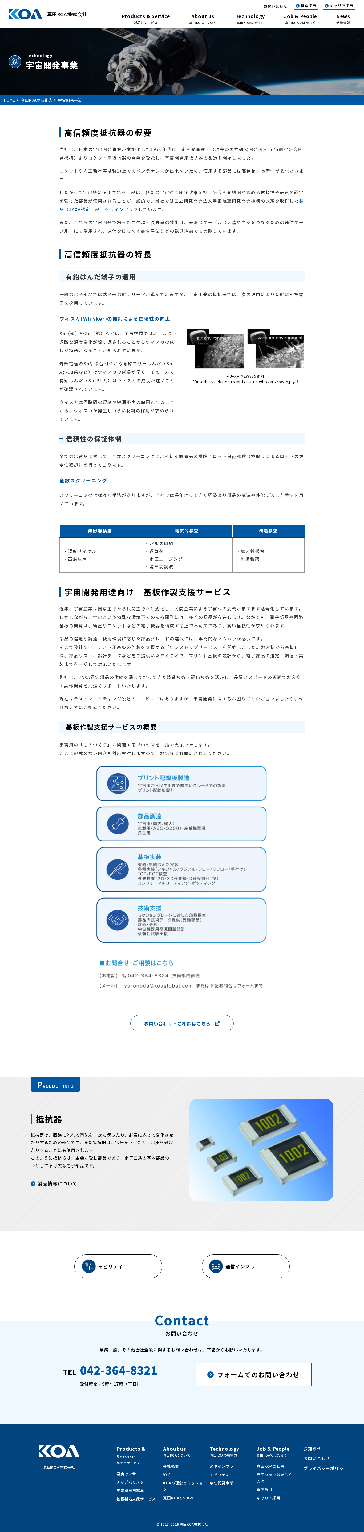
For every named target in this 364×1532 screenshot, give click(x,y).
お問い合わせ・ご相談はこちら (177, 1023)
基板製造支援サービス (136, 1498)
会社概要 (171, 1466)
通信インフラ (240, 1266)
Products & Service (146, 18)
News (343, 18)
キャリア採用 (341, 5)
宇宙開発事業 (222, 1482)
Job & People (300, 18)
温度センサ (126, 1473)
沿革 (167, 1474)
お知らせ (312, 1448)
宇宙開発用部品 (130, 1490)
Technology (250, 18)
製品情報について (57, 1183)
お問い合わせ (276, 6)
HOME (9, 100)
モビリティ (110, 1266)
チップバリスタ (130, 1482)
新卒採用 (308, 5)
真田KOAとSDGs (178, 1497)
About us (202, 18)
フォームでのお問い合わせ (258, 1374)
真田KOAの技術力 (36, 100)
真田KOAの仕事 (270, 1466)
